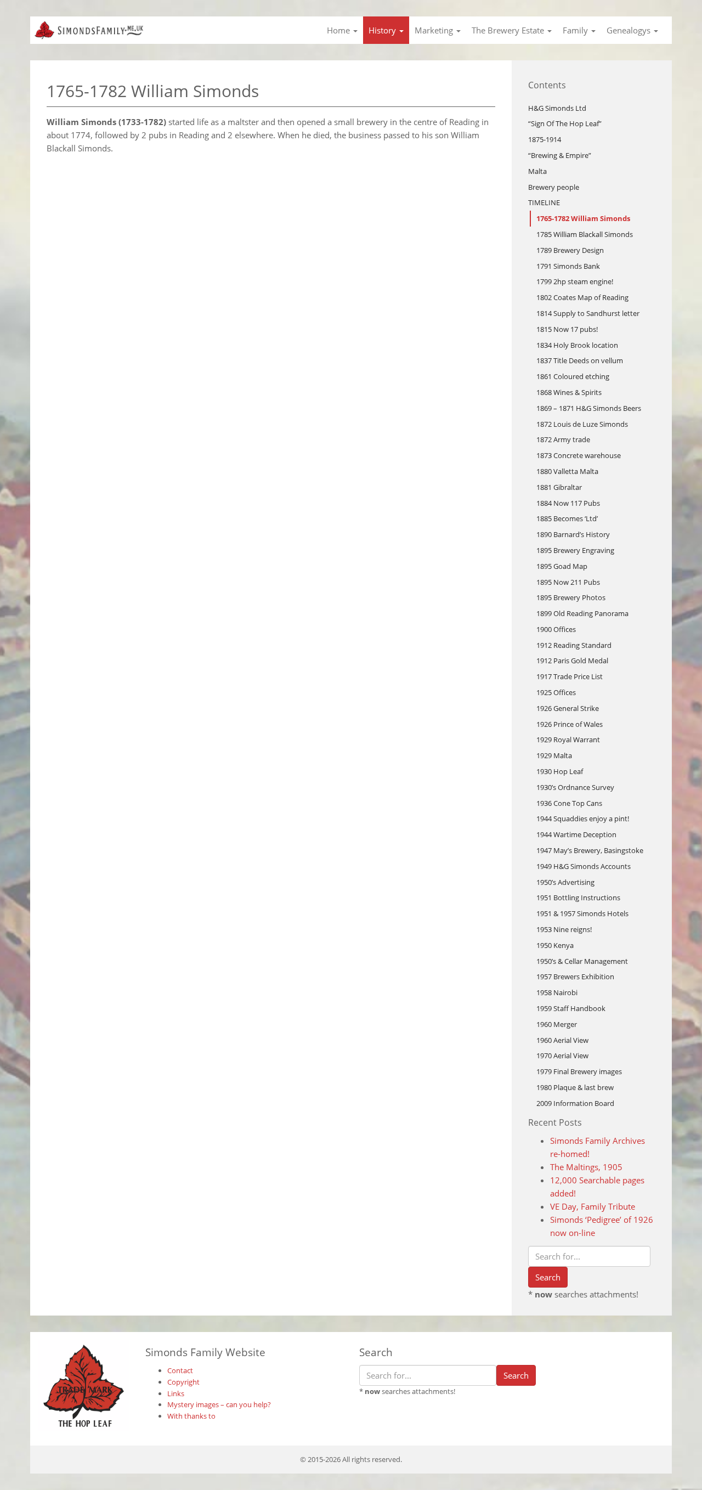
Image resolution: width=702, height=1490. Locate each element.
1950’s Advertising (565, 882)
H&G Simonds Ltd (557, 108)
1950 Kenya (555, 945)
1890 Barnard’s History (573, 534)
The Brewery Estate (509, 30)
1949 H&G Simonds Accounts (583, 866)
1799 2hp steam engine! (574, 281)
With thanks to (191, 1416)
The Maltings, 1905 (586, 1166)
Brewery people (553, 187)
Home (339, 30)
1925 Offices (556, 692)
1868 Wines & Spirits (569, 392)
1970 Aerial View (562, 1055)
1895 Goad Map (561, 566)
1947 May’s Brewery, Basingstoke (589, 850)
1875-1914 (544, 139)
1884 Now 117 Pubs (568, 503)
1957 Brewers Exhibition (575, 976)
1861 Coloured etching (572, 376)
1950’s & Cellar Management (582, 961)
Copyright (183, 1382)
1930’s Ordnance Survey (575, 787)
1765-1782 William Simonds (583, 218)
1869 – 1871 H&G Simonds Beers (588, 408)
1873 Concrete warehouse (578, 455)
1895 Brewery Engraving (575, 550)
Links (175, 1393)
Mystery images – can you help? (219, 1404)
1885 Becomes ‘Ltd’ (567, 518)
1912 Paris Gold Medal (572, 660)
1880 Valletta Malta (567, 471)
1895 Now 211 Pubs (568, 582)
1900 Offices (556, 629)
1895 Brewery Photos (570, 597)
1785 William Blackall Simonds (584, 234)
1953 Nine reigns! (564, 929)
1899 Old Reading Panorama (582, 613)
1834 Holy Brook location (577, 345)
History (383, 30)
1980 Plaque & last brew (575, 1087)
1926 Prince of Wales (569, 724)
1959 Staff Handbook (570, 1008)
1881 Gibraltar (559, 487)
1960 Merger (556, 1024)
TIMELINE (544, 202)
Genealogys (630, 30)
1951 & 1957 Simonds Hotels (582, 913)
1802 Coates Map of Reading (582, 297)
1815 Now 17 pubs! (567, 329)
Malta (537, 171)
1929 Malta (554, 755)
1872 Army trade (563, 439)
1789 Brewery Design (570, 250)
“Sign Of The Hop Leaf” (565, 123)
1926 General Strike (567, 708)
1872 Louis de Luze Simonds (582, 424)
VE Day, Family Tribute (592, 1206)
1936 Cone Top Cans (569, 803)
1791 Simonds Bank (568, 266)
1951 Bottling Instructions (578, 897)
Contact (180, 1370)
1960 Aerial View (562, 1040)
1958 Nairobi (557, 992)
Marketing (435, 30)
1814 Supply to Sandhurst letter (587, 313)
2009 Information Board (575, 1103)
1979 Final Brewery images (579, 1071)
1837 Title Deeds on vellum (579, 360)
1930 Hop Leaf (559, 771)
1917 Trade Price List (569, 676)
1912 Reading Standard (574, 645)
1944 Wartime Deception (576, 834)
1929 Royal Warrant (568, 739)
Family (576, 30)
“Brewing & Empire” (559, 155)
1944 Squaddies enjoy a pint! (582, 818)
